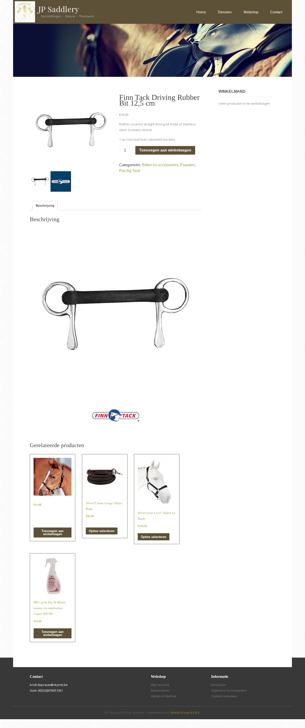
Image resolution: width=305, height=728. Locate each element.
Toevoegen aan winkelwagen (165, 150)
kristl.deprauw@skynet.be (49, 685)
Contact (276, 12)
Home (201, 12)
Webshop (251, 12)
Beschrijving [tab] (45, 205)
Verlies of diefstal (163, 696)
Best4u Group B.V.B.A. (185, 713)
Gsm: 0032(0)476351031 (46, 690)
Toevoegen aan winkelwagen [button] (52, 532)
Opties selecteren (101, 531)
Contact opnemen (224, 696)
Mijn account (160, 685)
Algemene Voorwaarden (228, 690)
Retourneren (160, 690)
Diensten (225, 12)
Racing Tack (129, 171)
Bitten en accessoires (160, 165)
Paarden (187, 165)
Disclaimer (218, 685)
